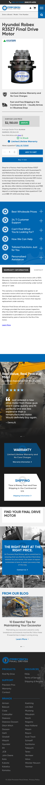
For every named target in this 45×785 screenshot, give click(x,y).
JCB (4, 751)
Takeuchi (29, 748)
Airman (5, 703)
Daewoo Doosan (10, 722)
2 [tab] (22, 436)
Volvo (27, 759)
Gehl (4, 733)
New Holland (31, 725)
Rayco (28, 733)
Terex (27, 751)
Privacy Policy (34, 780)
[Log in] (30, 8)
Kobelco (6, 766)
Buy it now (22, 160)
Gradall (5, 736)
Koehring (29, 703)
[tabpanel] (22, 406)
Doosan (6, 729)
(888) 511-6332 (24, 2)
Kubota (5, 763)
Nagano (29, 722)
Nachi (28, 718)
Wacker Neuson (32, 763)
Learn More (6, 325)
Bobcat (5, 707)
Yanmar (29, 766)
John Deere (7, 755)
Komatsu (6, 770)
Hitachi (5, 740)
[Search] (41, 14)
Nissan (28, 729)
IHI (3, 748)
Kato (4, 759)
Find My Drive (8, 674)
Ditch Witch (7, 725)
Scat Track (30, 736)
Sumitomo (30, 744)
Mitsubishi (29, 714)
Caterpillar (7, 714)
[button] (41, 8)
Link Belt (29, 707)
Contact (6, 692)
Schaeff (29, 740)
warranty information (16, 270)
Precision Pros (8, 685)
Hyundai (6, 744)
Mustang (29, 710)
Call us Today (22, 145)
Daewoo (6, 718)
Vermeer (29, 755)
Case (4, 710)
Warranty (6, 688)
